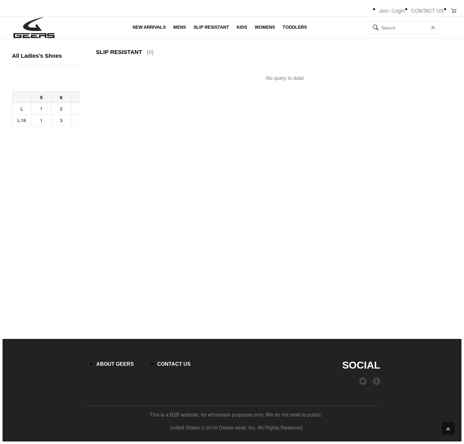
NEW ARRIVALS (149, 27)
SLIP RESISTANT (211, 27)
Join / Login (392, 10)
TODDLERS (295, 27)
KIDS (242, 27)
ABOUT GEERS (115, 364)
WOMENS (265, 27)
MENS (179, 27)
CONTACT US (427, 10)
